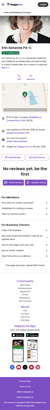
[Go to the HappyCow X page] (25, 367)
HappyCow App (25, 326)
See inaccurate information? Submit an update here (22, 237)
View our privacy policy (14, 213)
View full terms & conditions (16, 256)
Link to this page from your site (18, 244)
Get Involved (25, 301)
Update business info (17, 132)
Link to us (25, 317)
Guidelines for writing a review (17, 208)
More (4, 67)
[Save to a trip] (41, 19)
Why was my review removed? (18, 202)
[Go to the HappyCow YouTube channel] (18, 367)
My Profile (25, 285)
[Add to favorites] (46, 19)
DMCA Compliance (25, 392)
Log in (43, 4)
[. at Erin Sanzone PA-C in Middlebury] (25, 29)
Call (19, 79)
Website (31, 79)
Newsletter (25, 298)
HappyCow (23, 146)
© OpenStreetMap (28, 110)
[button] (25, 95)
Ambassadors (25, 288)
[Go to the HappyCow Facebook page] (12, 367)
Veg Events (25, 291)
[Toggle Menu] (3, 4)
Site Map (25, 320)
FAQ (25, 310)
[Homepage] (14, 4)
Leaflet (7, 110)
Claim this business (16, 141)
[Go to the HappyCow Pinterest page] (31, 367)
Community (25, 281)
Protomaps (15, 110)
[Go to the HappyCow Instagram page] (37, 367)
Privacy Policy (25, 381)
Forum (25, 294)
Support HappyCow (25, 397)
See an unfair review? (13, 250)
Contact (25, 313)
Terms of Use (25, 386)
